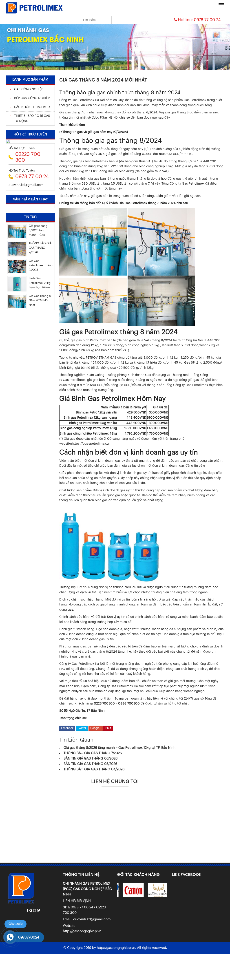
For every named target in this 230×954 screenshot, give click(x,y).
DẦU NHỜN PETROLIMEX (32, 107)
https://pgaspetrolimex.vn (91, 443)
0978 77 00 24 (207, 20)
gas (79, 340)
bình (142, 367)
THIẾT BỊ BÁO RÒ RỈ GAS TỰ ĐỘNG (32, 118)
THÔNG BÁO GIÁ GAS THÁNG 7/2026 (93, 753)
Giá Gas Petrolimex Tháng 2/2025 (41, 265)
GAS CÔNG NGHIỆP (28, 89)
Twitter (81, 728)
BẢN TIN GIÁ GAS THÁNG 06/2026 (90, 758)
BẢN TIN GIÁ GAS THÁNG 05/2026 (90, 764)
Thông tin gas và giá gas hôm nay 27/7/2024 (95, 132)
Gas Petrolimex (122, 686)
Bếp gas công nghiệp (32, 98)
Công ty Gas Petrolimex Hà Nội (82, 663)
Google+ (95, 728)
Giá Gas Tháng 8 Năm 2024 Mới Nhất (40, 300)
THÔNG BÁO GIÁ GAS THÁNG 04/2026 (94, 769)
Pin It (108, 728)
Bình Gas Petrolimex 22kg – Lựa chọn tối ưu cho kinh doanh (41, 283)
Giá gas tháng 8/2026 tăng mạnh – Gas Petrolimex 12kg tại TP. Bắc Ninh (119, 747)
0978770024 (28, 937)
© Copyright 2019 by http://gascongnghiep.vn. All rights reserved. (115, 948)
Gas (148, 375)
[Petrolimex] (34, 8)
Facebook (67, 728)
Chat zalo (15, 923)
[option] (129, 890)
